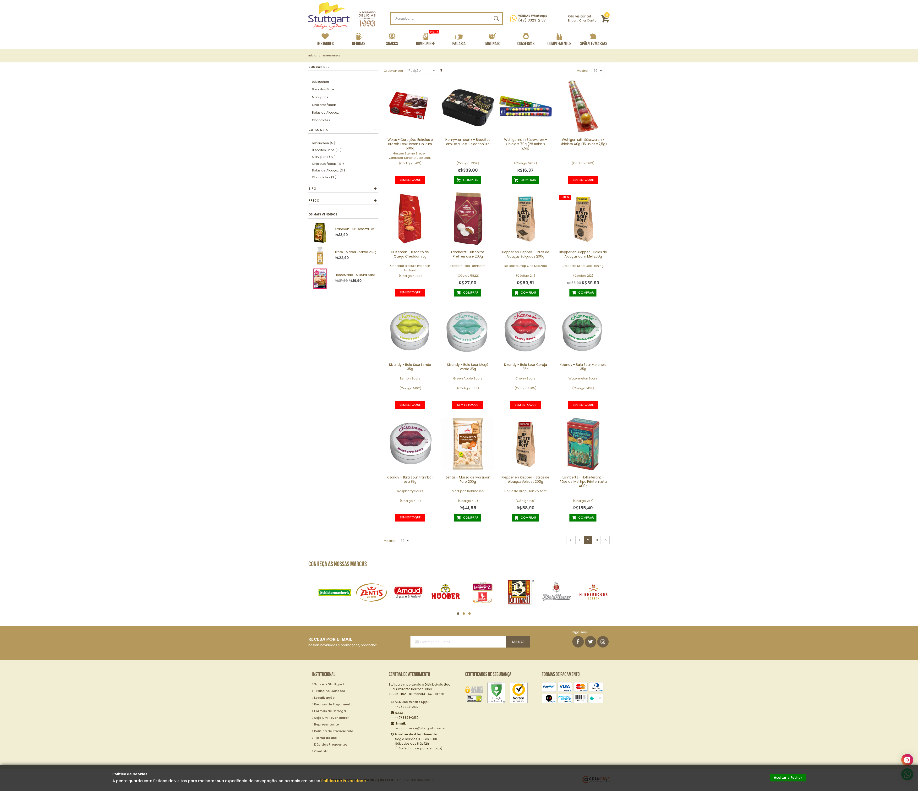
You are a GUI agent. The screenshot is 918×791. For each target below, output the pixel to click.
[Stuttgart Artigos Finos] (342, 16)
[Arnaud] (371, 592)
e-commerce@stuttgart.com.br (420, 728)
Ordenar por (393, 70)
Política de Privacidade (343, 781)
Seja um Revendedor (331, 717)
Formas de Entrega (330, 711)
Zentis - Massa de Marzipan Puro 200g (467, 479)
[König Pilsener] (519, 592)
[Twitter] (590, 642)
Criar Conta (587, 20)
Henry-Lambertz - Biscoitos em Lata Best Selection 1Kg (467, 141)
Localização (324, 697)
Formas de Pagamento (333, 704)
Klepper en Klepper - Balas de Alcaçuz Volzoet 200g (525, 479)
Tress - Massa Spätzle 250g (356, 252)
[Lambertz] (445, 592)
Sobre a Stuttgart (329, 684)
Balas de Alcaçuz (325, 112)
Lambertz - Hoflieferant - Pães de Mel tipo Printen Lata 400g (583, 481)
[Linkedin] (603, 642)
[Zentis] (334, 592)
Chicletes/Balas (324, 105)
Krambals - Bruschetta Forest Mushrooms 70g (356, 229)
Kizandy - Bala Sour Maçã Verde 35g (467, 366)
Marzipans (320, 97)
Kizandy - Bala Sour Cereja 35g (525, 366)
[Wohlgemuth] (593, 592)
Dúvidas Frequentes (330, 744)
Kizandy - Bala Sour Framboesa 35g (410, 479)
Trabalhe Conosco (329, 691)
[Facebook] (578, 642)
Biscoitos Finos (323, 89)
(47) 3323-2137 (412, 704)
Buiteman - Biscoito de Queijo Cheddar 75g (410, 254)
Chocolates (321, 120)
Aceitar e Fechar (788, 777)
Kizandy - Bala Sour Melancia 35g (583, 366)
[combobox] (446, 18)
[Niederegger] (556, 592)
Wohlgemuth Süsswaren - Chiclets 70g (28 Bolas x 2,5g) (525, 144)
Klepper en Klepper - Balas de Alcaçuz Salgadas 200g (525, 254)
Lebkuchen (320, 81)
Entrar (572, 20)
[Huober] (408, 592)
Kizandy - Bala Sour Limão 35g (410, 366)
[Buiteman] (482, 592)
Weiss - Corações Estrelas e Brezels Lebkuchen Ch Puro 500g (410, 144)
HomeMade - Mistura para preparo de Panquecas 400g (356, 275)
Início (312, 55)
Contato (321, 751)
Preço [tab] (313, 200)
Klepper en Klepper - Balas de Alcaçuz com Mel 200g (583, 254)
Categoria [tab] (318, 130)
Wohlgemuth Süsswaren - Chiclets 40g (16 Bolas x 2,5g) (583, 141)
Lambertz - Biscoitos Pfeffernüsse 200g (468, 254)
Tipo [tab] (312, 189)
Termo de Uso (325, 738)
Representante (326, 724)
